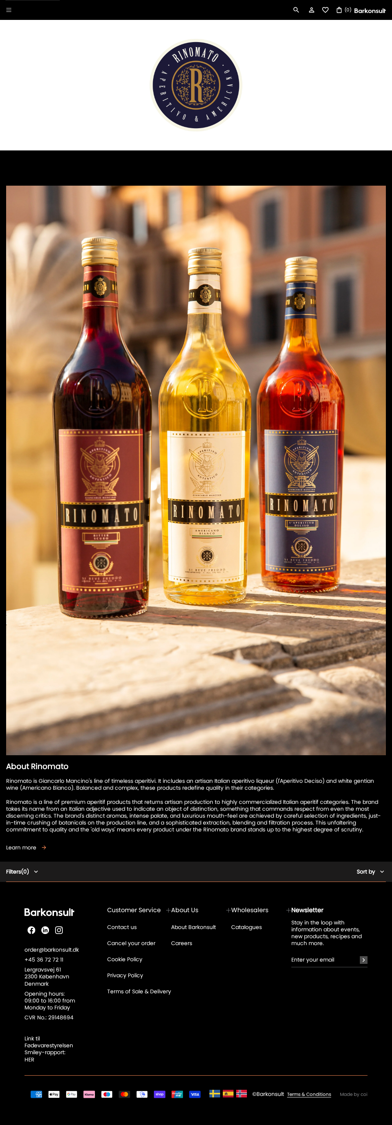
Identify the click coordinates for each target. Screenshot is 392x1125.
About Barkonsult (193, 927)
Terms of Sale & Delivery (139, 991)
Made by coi (354, 1094)
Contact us (122, 927)
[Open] (8, 10)
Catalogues (246, 927)
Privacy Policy (125, 975)
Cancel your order (131, 943)
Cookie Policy (124, 959)
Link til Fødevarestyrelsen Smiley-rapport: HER (48, 1049)
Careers (181, 943)
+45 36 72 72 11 (43, 959)
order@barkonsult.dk (51, 950)
